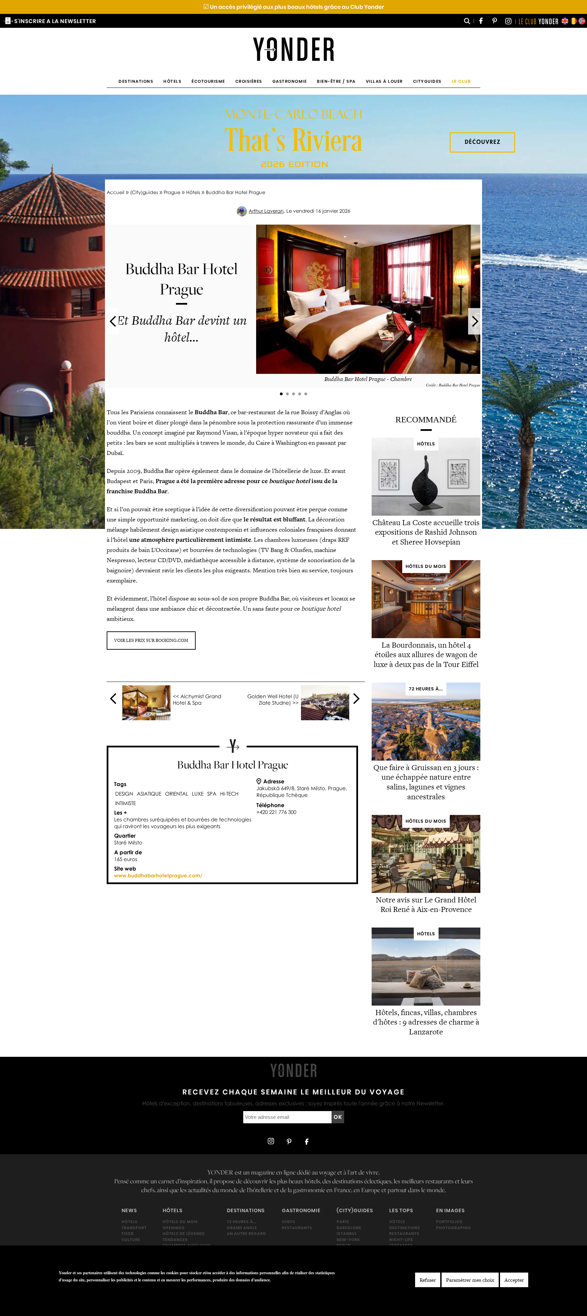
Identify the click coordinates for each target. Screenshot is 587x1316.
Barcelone (349, 1228)
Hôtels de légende (184, 1234)
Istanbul (347, 1234)
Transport (134, 1228)
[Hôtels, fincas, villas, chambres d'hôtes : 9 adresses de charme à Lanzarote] (426, 1003)
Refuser (428, 1279)
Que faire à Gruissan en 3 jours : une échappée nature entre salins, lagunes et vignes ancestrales (426, 782)
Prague (172, 192)
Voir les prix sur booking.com (151, 640)
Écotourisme (208, 81)
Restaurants (297, 1228)
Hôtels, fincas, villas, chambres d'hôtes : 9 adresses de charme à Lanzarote (426, 1022)
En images (450, 1210)
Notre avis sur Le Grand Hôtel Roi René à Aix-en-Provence (426, 904)
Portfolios (449, 1221)
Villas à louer (384, 81)
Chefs (289, 1221)
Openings (174, 1228)
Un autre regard (246, 1234)
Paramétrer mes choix (470, 1279)
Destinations (136, 81)
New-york (348, 1239)
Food (128, 1234)
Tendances (175, 1239)
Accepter (514, 1279)
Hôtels (172, 81)
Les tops (401, 1210)
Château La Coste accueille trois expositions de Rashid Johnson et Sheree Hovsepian (426, 532)
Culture (131, 1239)
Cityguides (427, 81)
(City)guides (144, 192)
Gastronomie (289, 81)
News (129, 1210)
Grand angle (242, 1228)
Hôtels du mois (180, 1221)
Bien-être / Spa (336, 81)
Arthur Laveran (266, 211)
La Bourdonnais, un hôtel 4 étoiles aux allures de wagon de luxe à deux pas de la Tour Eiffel (426, 655)
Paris (343, 1221)
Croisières (248, 81)
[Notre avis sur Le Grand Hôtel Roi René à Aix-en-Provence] (426, 891)
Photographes (453, 1228)
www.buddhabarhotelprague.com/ (158, 875)
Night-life (401, 1239)
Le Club (461, 81)
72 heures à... (241, 1221)
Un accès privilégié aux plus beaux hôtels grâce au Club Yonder (293, 7)
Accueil (115, 192)
